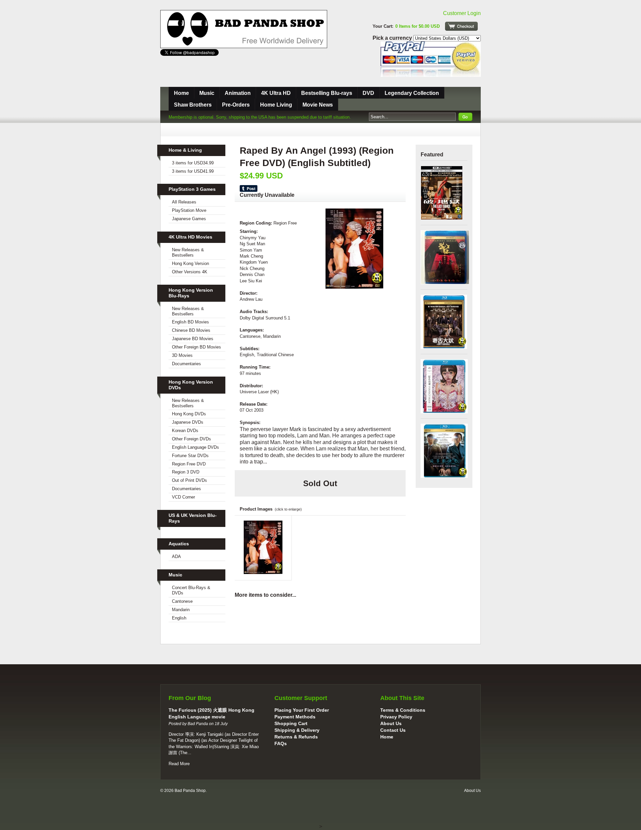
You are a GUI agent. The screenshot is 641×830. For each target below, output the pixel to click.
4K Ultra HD (276, 93)
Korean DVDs (185, 430)
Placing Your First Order (301, 710)
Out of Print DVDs (189, 480)
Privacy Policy (396, 716)
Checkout (461, 26)
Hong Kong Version (190, 263)
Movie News (317, 105)
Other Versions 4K (189, 271)
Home (181, 93)
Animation (238, 93)
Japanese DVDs (187, 422)
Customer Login (462, 13)
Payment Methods (294, 716)
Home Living (276, 105)
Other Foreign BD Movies (196, 347)
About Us (391, 723)
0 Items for (417, 26)
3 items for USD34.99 (193, 162)
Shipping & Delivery (296, 730)
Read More (179, 763)
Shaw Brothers (193, 105)
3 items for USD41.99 (193, 171)
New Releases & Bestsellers (188, 252)
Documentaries (186, 363)
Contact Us (393, 730)
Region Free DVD (189, 463)
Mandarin (181, 609)
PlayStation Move (189, 210)
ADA (176, 556)
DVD (368, 93)
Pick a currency (393, 38)
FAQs (280, 743)
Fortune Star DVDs (190, 455)
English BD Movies (190, 321)
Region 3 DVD (185, 471)
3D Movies (182, 355)
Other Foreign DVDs (191, 438)
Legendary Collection (412, 93)
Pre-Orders (236, 105)
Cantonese (182, 601)
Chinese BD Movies (191, 330)
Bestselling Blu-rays (326, 93)
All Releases (184, 201)
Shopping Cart (290, 723)
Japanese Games (189, 218)
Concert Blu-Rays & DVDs (191, 590)
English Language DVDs (195, 447)
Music (206, 93)
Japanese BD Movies (192, 338)
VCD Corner (183, 497)
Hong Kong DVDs (189, 413)
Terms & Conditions (402, 710)
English (179, 617)
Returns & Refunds (296, 736)
